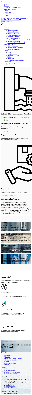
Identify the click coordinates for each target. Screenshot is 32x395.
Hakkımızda (7, 12)
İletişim (6, 15)
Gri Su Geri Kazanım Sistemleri (16, 43)
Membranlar (11, 58)
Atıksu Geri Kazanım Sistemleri (12, 7)
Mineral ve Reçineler (13, 55)
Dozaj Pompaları (12, 54)
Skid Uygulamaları (13, 46)
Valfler (9, 57)
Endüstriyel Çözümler (10, 9)
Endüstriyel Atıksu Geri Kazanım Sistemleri (19, 40)
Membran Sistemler (13, 30)
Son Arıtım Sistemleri (13, 36)
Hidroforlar (11, 52)
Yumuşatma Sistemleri (13, 33)
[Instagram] (4, 389)
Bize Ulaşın (4, 351)
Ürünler (6, 10)
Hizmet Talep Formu (9, 13)
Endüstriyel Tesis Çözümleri (15, 47)
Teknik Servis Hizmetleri (14, 49)
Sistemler (6, 6)
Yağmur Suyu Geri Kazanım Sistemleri (18, 41)
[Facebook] (6, 389)
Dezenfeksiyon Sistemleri (14, 35)
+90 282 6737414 (10, 386)
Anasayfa (6, 4)
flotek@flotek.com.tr (11, 387)
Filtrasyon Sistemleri (13, 32)
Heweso (15, 393)
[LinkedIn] (7, 389)
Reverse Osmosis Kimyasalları (16, 60)
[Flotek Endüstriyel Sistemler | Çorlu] (2, 23)
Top (2, 1)
